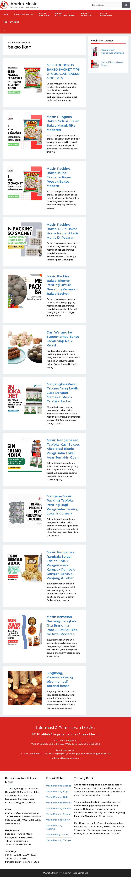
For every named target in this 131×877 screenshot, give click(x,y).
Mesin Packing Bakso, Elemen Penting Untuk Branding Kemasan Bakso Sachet (62, 284)
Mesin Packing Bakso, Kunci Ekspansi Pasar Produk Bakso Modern (59, 177)
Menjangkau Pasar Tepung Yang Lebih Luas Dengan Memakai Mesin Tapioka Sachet (62, 392)
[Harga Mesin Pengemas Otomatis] (95, 51)
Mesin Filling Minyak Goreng (112, 64)
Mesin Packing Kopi (57, 791)
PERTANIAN (106, 14)
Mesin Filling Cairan (57, 834)
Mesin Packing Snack (58, 814)
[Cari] (126, 5)
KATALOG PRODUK (23, 14)
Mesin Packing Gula (57, 797)
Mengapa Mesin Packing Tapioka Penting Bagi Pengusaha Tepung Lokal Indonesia (62, 504)
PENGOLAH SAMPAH (65, 14)
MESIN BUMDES (11, 22)
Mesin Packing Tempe (58, 840)
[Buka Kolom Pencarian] (3, 30)
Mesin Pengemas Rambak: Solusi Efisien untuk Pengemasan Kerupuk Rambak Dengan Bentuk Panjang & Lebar (61, 565)
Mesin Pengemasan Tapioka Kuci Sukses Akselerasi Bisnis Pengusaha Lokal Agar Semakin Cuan (63, 448)
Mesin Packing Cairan (58, 819)
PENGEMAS (44, 14)
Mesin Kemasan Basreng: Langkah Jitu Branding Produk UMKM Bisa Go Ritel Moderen (62, 625)
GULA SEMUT (88, 14)
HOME (6, 14)
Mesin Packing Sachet (58, 785)
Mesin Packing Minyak (58, 802)
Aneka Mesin (24, 3)
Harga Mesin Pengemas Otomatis (112, 51)
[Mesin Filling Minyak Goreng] (95, 64)
